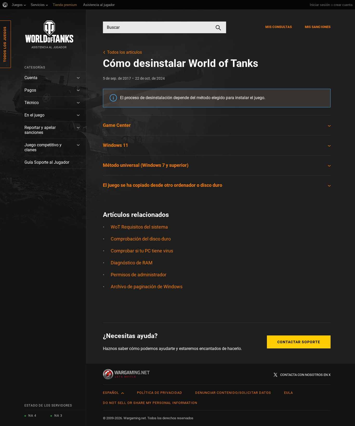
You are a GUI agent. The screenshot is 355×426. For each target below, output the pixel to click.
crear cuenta (343, 5)
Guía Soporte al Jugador (46, 162)
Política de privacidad (159, 393)
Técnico (31, 102)
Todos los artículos (124, 52)
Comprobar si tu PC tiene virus (142, 250)
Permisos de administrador (138, 274)
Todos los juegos (5, 44)
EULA (288, 393)
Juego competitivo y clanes (43, 147)
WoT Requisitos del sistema (139, 227)
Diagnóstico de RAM (132, 262)
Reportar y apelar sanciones (40, 130)
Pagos (30, 90)
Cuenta (30, 77)
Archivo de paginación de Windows (146, 286)
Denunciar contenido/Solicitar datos (233, 393)
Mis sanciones (318, 27)
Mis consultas (278, 27)
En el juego (34, 115)
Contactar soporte (298, 342)
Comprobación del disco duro (141, 239)
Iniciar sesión (320, 5)
